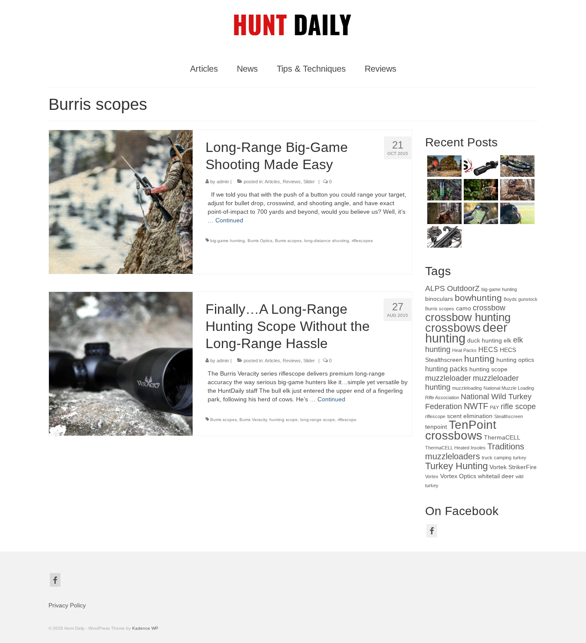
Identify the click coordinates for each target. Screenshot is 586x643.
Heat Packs (464, 350)
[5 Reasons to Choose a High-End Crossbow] (443, 213)
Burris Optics (260, 240)
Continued (229, 220)
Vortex (431, 476)
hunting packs (446, 369)
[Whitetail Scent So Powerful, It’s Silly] (443, 189)
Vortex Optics (458, 476)
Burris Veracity (253, 419)
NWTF (476, 406)
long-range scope (317, 419)
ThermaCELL (502, 437)
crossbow (489, 307)
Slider (309, 181)
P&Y (494, 407)
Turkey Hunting (456, 466)
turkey (519, 457)
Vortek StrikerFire (513, 467)
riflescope (347, 419)
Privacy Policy (67, 605)
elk (507, 340)
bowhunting (478, 298)
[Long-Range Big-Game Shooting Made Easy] (121, 201)
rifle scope (518, 406)
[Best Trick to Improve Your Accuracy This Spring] (516, 213)
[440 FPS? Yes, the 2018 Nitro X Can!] (443, 237)
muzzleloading (467, 388)
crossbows (453, 327)
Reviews (292, 181)
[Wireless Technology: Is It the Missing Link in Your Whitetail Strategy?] (480, 189)
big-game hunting (227, 240)
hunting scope (283, 419)
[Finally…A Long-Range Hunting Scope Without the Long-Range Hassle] (121, 363)
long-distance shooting (326, 240)
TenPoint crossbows (460, 430)
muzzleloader (448, 378)
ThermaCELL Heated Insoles (455, 447)
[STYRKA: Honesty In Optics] (480, 166)
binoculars (439, 299)
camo (463, 308)
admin (223, 181)
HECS (488, 349)
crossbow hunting (467, 317)
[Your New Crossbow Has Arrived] (516, 189)
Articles (272, 181)
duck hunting (484, 340)
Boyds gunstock (521, 299)
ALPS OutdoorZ (452, 288)
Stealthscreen (508, 416)
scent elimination (469, 416)
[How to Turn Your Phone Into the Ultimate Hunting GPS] (480, 213)
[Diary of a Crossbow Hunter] (516, 166)
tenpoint (436, 427)
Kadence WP (145, 628)
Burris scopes (288, 240)
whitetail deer (496, 476)
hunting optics (515, 360)
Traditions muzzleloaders (474, 451)
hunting (479, 359)
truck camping (496, 457)
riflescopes (362, 240)
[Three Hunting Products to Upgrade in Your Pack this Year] (443, 166)
